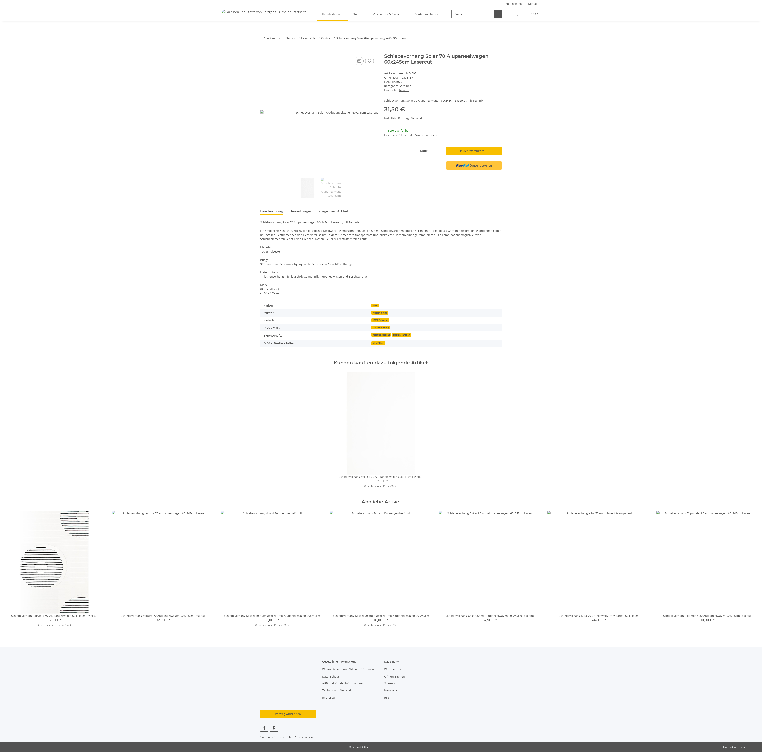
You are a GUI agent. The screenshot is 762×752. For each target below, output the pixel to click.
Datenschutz (330, 676)
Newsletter (391, 690)
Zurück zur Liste (272, 38)
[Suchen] (498, 14)
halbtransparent (381, 334)
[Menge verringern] (388, 151)
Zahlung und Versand (336, 690)
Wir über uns (393, 669)
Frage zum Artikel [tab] (333, 211)
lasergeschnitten (401, 334)
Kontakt (533, 4)
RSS (386, 697)
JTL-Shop (741, 747)
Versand (416, 118)
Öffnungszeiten (394, 676)
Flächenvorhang (381, 327)
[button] (509, 14)
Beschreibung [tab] (271, 211)
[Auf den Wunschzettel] (369, 61)
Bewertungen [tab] (301, 211)
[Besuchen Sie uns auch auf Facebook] (264, 728)
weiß (375, 305)
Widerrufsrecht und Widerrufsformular (348, 669)
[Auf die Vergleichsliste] (359, 61)
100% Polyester (380, 320)
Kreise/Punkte (380, 312)
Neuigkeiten (514, 4)
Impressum (329, 697)
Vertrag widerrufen (288, 714)
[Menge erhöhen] (435, 151)
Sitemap (389, 683)
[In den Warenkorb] (263, 51)
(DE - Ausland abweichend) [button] (423, 135)
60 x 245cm (378, 343)
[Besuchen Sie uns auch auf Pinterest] (274, 728)
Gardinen (405, 86)
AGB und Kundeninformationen (343, 683)
